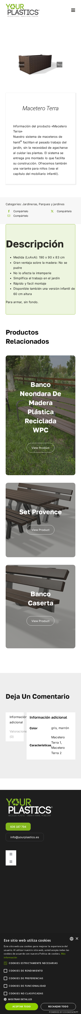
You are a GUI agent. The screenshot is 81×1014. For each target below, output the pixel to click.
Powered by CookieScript (63, 1012)
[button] (40, 999)
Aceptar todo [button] (21, 1006)
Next (59, 64)
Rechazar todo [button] (58, 1006)
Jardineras (29, 204)
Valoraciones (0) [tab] (17, 734)
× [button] (76, 938)
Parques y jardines (51, 204)
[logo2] (22, 5)
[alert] (40, 974)
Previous (21, 64)
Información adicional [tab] (17, 719)
